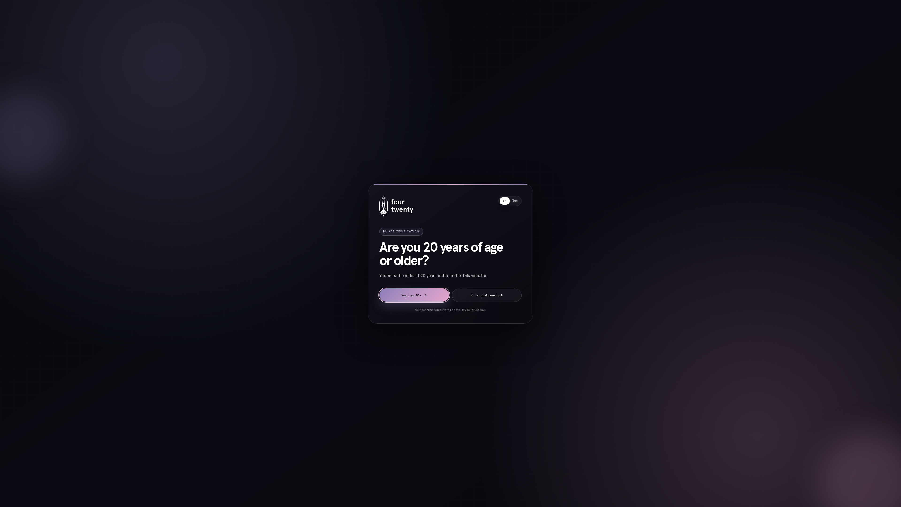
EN (505, 201)
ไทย (515, 201)
